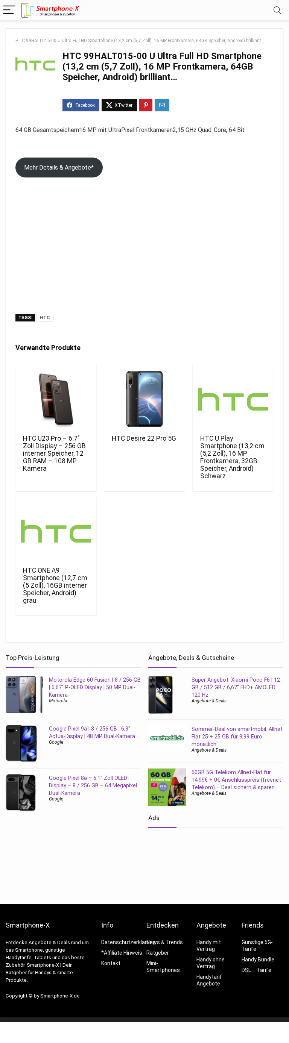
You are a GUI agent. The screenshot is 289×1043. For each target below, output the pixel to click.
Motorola (58, 700)
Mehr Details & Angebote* (59, 167)
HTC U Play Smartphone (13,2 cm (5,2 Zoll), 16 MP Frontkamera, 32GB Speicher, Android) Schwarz (232, 457)
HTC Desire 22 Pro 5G (144, 438)
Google (56, 742)
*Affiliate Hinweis (121, 953)
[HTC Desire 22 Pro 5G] (144, 399)
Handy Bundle (258, 960)
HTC (45, 317)
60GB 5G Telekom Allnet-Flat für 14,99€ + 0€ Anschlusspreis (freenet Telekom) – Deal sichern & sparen (236, 779)
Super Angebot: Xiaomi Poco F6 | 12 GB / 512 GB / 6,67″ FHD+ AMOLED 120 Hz (236, 687)
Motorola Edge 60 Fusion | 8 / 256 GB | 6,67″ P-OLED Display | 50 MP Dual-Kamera (95, 687)
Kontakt (110, 963)
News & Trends (164, 942)
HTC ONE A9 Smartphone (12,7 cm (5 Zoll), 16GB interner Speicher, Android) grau (55, 585)
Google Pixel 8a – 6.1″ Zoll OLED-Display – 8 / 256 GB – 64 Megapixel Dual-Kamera (93, 785)
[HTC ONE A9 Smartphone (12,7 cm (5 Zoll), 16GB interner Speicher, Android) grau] (55, 531)
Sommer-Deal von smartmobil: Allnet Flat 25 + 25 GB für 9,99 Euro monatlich (237, 736)
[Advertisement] (144, 257)
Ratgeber (157, 953)
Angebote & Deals (209, 700)
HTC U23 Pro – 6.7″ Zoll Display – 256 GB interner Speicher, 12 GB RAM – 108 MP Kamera (54, 453)
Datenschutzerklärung (128, 942)
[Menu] (9, 10)
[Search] (277, 10)
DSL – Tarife (256, 970)
